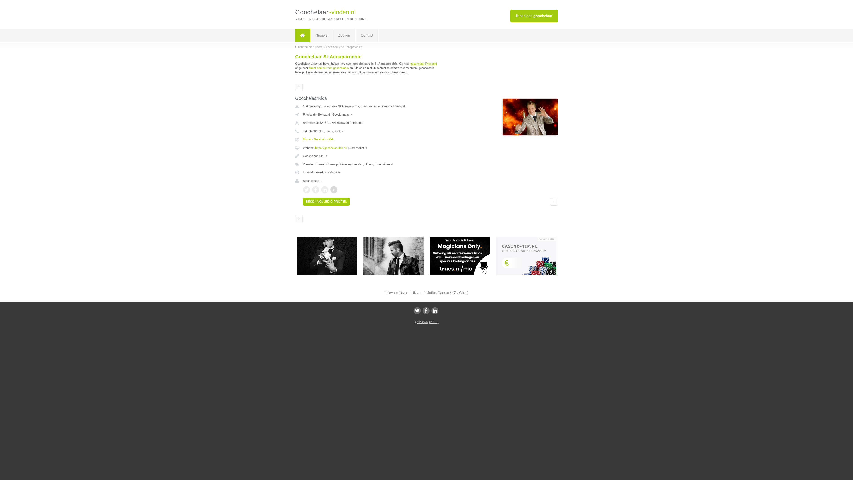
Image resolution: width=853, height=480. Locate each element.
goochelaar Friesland (423, 63)
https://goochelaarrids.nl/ (331, 148)
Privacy (434, 322)
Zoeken (344, 35)
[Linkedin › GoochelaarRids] (324, 189)
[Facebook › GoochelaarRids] (315, 189)
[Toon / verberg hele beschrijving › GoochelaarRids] (371, 156)
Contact (367, 35)
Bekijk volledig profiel (326, 201)
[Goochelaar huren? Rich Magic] (396, 238)
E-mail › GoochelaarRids (318, 139)
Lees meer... (400, 72)
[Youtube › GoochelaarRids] (333, 189)
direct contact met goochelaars (329, 68)
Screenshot (358, 148)
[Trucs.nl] (463, 238)
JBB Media (422, 322)
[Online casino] (529, 238)
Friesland (309, 114)
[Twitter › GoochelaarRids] (306, 189)
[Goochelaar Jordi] (330, 238)
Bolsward (324, 114)
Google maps (342, 114)
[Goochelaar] (302, 35)
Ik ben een (534, 16)
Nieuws (321, 35)
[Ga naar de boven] (554, 201)
